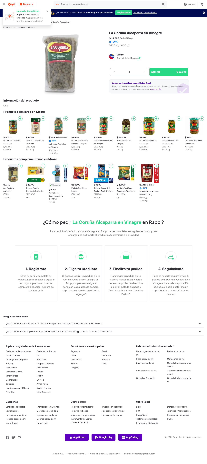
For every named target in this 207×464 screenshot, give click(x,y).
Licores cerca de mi (46, 419)
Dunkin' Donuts (44, 388)
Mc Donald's (11, 380)
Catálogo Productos (15, 407)
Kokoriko (10, 384)
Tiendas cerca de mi (16, 419)
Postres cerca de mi (146, 370)
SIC (138, 411)
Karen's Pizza (12, 376)
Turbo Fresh (42, 423)
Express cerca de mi (47, 415)
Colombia (106, 355)
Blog (138, 407)
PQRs (170, 419)
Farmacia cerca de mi (16, 415)
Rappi (5, 27)
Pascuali (63, 22)
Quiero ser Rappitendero (83, 415)
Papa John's (11, 367)
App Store (78, 437)
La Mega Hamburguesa (17, 359)
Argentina (75, 351)
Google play (105, 437)
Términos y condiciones (145, 12)
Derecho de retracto (177, 407)
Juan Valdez (42, 367)
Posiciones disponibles (113, 411)
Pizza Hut (10, 392)
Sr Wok (40, 380)
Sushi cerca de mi (145, 363)
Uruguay (75, 367)
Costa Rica (76, 359)
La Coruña (54, 22)
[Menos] (114, 72)
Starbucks (41, 359)
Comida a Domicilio (145, 378)
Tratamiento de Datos (146, 419)
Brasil (104, 351)
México (74, 363)
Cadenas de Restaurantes (18, 351)
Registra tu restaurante (82, 407)
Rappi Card (141, 415)
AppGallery (132, 437)
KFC (39, 355)
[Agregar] (20, 118)
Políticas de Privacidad (178, 415)
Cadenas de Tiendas (46, 351)
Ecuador (106, 359)
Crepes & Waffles (45, 363)
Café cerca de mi (175, 359)
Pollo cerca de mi (175, 351)
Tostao (40, 371)
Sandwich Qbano (14, 371)
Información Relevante (147, 423)
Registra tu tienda (79, 411)
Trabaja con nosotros (112, 407)
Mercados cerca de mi (48, 411)
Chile (73, 355)
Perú (104, 363)
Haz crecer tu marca (112, 415)
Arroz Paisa (42, 384)
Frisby (40, 376)
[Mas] (144, 72)
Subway (9, 363)
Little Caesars (43, 392)
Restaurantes (12, 411)
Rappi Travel (11, 423)
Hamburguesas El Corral (17, 388)
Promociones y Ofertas (48, 407)
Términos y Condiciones (179, 411)
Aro (69, 22)
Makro (120, 54)
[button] (26, 4)
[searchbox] (109, 4)
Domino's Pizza (13, 355)
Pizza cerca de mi (144, 359)
